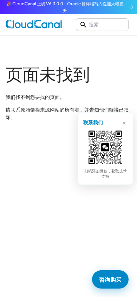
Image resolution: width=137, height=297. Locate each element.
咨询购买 (110, 279)
